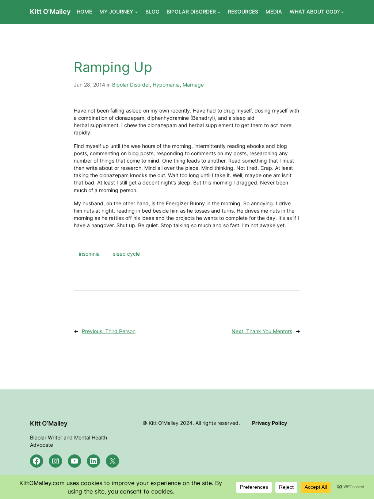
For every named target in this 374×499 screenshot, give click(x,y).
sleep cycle (126, 254)
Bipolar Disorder (131, 84)
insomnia (89, 254)
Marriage (193, 84)
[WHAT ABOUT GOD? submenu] (342, 12)
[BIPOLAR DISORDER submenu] (219, 12)
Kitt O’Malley (50, 11)
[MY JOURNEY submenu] (136, 12)
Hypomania (166, 84)
